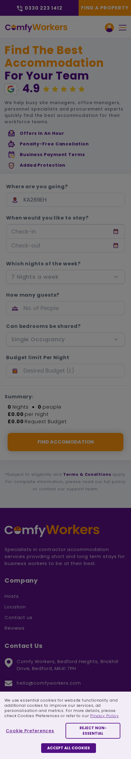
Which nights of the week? (43, 264)
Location (15, 607)
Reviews (15, 628)
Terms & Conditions (87, 474)
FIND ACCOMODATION (65, 441)
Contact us (19, 617)
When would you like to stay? (47, 218)
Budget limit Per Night (37, 358)
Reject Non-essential (93, 730)
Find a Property (105, 7)
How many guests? (32, 295)
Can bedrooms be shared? (43, 326)
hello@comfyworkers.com (49, 683)
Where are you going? (37, 187)
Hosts (12, 596)
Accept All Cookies (68, 747)
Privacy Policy (104, 715)
